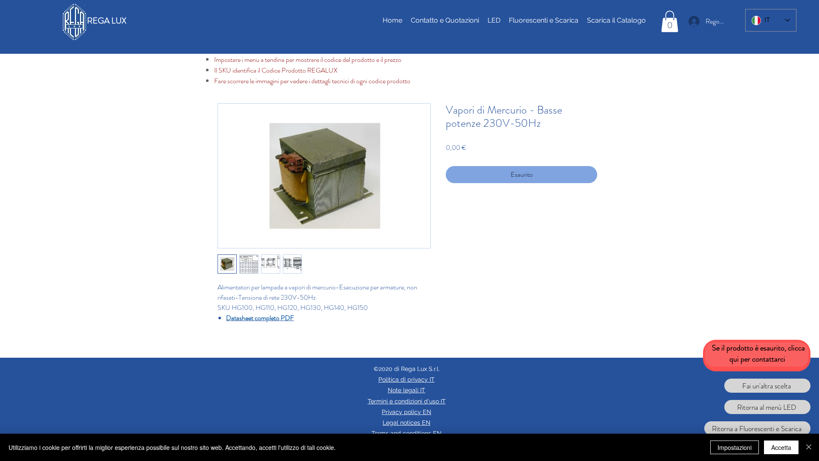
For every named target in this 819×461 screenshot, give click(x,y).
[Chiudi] (809, 447)
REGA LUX (106, 21)
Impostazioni (734, 447)
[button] (670, 21)
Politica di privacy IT (406, 379)
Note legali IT (406, 390)
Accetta (781, 447)
